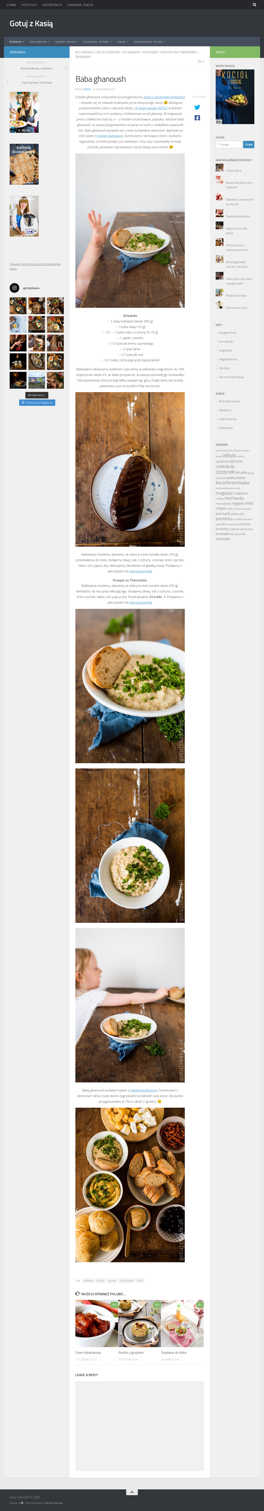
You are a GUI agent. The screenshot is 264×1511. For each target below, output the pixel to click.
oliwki (229, 509)
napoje (121, 41)
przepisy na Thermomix (178, 52)
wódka (241, 534)
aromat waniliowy (224, 450)
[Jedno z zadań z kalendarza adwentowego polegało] (55, 380)
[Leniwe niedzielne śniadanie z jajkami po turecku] (55, 324)
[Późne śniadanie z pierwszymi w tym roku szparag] (36, 324)
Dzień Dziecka (227, 419)
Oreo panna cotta (236, 307)
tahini (140, 1280)
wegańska (225, 350)
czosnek (112, 1280)
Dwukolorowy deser (238, 216)
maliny (220, 498)
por (234, 519)
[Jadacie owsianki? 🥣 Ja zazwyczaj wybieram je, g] (36, 361)
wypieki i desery (65, 41)
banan (237, 450)
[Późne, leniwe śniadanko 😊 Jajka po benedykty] (55, 361)
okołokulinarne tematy (148, 41)
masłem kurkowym (109, 135)
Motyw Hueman (54, 1503)
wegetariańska (228, 359)
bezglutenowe (108, 52)
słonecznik (246, 529)
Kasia (87, 89)
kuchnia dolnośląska (224, 488)
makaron (241, 493)
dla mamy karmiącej (231, 377)
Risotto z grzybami (131, 1352)
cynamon (222, 461)
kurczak (236, 488)
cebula (229, 455)
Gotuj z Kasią (31, 23)
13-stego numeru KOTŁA (150, 108)
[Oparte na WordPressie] (22, 1503)
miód (249, 503)
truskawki (222, 533)
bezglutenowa (227, 332)
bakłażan (88, 1280)
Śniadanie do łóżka (174, 1352)
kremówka (239, 482)
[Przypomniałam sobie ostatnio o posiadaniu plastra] (18, 361)
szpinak (234, 529)
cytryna (100, 1280)
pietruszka (237, 514)
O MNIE (11, 5)
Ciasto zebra (233, 170)
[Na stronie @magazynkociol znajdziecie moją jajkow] (18, 324)
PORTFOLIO (29, 5)
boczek (219, 456)
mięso (221, 508)
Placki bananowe (236, 295)
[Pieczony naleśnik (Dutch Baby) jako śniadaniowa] (36, 305)
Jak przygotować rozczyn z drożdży (237, 264)
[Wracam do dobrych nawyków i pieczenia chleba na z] (55, 343)
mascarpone (223, 503)
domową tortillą (141, 571)
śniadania (15, 41)
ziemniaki (223, 538)
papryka (247, 509)
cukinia (240, 456)
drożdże (241, 472)
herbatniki (221, 478)
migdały (238, 503)
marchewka (234, 498)
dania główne (38, 41)
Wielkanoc (225, 410)
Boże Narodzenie (229, 401)
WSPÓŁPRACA (52, 5)
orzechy (238, 509)
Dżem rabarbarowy (88, 1352)
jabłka (231, 477)
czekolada (225, 466)
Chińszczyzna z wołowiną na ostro (237, 247)
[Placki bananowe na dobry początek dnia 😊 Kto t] (55, 305)
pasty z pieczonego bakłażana (164, 97)
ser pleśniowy (232, 524)
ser (223, 523)
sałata (218, 524)
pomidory (224, 518)
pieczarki (223, 513)
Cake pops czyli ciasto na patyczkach (239, 281)
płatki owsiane (244, 519)
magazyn (224, 492)
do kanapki (131, 52)
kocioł (221, 482)
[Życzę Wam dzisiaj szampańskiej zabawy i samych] (18, 380)
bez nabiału (84, 52)
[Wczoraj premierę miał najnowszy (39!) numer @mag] (18, 343)
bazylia (245, 450)
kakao (241, 478)
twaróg (234, 534)
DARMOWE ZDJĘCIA (80, 5)
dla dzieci (224, 368)
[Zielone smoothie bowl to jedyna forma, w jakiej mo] (36, 343)
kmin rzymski (127, 1280)
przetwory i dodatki (96, 41)
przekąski (150, 52)
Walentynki (226, 428)
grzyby (251, 473)
